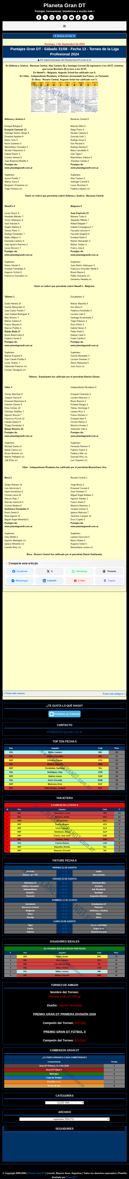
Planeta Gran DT (36, 1173)
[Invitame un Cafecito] (64, 714)
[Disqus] (64, 641)
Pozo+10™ (71, 1177)
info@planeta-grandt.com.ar (64, 732)
